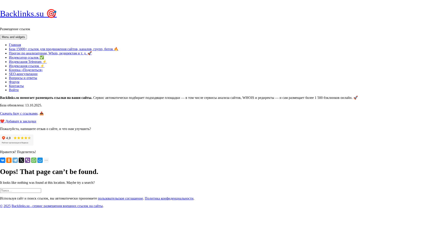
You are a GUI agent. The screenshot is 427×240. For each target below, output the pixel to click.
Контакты (16, 86)
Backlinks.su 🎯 (28, 13)
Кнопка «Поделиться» (26, 70)
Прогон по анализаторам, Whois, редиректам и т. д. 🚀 (50, 53)
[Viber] (27, 160)
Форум (14, 82)
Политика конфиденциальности (169, 198)
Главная (15, 45)
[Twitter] (21, 160)
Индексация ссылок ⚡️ (26, 66)
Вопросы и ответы (23, 78)
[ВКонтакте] (2, 160)
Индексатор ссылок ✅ (26, 57)
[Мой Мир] (40, 160)
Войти (14, 90)
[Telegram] (15, 160)
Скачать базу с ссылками (19, 113)
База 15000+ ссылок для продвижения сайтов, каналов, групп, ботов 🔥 (63, 49)
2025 (7, 206)
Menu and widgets (13, 37)
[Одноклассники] (9, 160)
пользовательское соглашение (120, 198)
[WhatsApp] (33, 160)
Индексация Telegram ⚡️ (28, 62)
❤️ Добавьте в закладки (18, 121)
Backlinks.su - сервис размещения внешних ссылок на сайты (57, 206)
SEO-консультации (23, 74)
